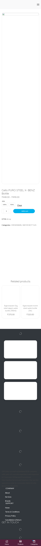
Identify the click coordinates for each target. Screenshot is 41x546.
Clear (19, 205)
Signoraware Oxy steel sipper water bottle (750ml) (11, 308)
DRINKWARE (16, 225)
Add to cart (25, 211)
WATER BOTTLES (29, 225)
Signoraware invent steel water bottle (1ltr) (30, 308)
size (3, 201)
